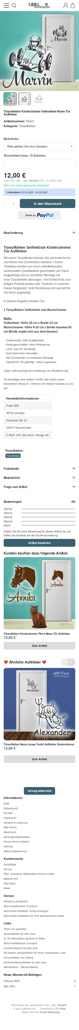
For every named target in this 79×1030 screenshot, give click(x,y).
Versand (34, 180)
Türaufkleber (27, 126)
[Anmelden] (66, 5)
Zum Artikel (39, 646)
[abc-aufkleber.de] (39, 5)
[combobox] (39, 146)
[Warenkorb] (72, 5)
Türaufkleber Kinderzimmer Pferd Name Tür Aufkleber (37, 633)
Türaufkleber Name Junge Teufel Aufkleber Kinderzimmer (39, 744)
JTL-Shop (60, 1008)
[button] (39, 232)
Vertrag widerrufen (40, 791)
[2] (39, 215)
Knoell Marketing (50, 1012)
